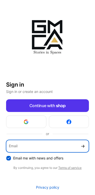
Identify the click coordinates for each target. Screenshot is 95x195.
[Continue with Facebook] (69, 122)
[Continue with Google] (26, 122)
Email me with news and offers (38, 158)
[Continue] (83, 146)
